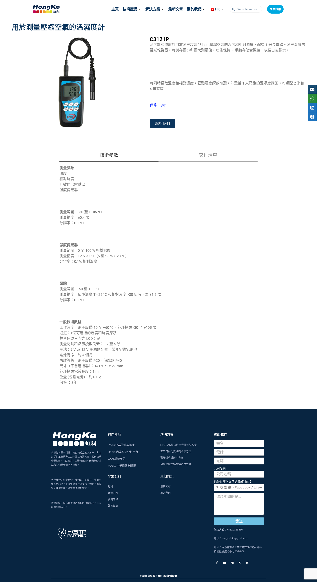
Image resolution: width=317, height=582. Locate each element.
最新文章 (175, 9)
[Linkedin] (232, 563)
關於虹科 (114, 476)
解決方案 (152, 9)
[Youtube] (224, 563)
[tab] (108, 157)
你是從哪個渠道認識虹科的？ (233, 481)
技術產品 (130, 9)
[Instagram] (248, 563)
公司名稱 (220, 468)
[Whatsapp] (240, 563)
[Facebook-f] (217, 563)
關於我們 (194, 9)
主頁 (115, 9)
